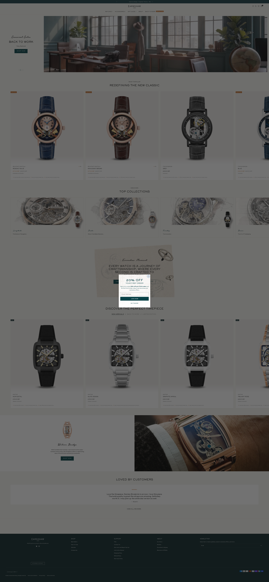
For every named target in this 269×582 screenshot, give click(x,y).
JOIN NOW (134, 298)
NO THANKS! (134, 303)
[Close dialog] (148, 276)
